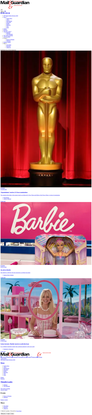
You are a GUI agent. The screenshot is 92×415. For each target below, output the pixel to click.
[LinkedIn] (3, 13)
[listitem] (3, 357)
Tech (4, 373)
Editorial (5, 385)
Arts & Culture (4, 390)
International (6, 368)
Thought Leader (7, 382)
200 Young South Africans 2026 (8, 359)
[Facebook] (1, 13)
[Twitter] (6, 13)
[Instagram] (2, 13)
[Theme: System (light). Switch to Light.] (3, 12)
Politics (2, 377)
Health (4, 371)
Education (5, 369)
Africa (4, 367)
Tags (2, 358)
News (2, 363)
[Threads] (4, 13)
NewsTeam (18, 411)
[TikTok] (5, 13)
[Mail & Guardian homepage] (46, 5)
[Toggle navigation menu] (2, 10)
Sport (4, 375)
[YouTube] (9, 13)
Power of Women (7, 396)
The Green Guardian (5, 388)
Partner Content (4, 399)
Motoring (5, 372)
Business (3, 378)
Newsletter (5, 406)
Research (5, 407)
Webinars (5, 397)
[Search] (5, 11)
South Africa (6, 366)
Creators (5, 358)
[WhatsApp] (8, 13)
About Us (5, 408)
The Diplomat (6, 386)
